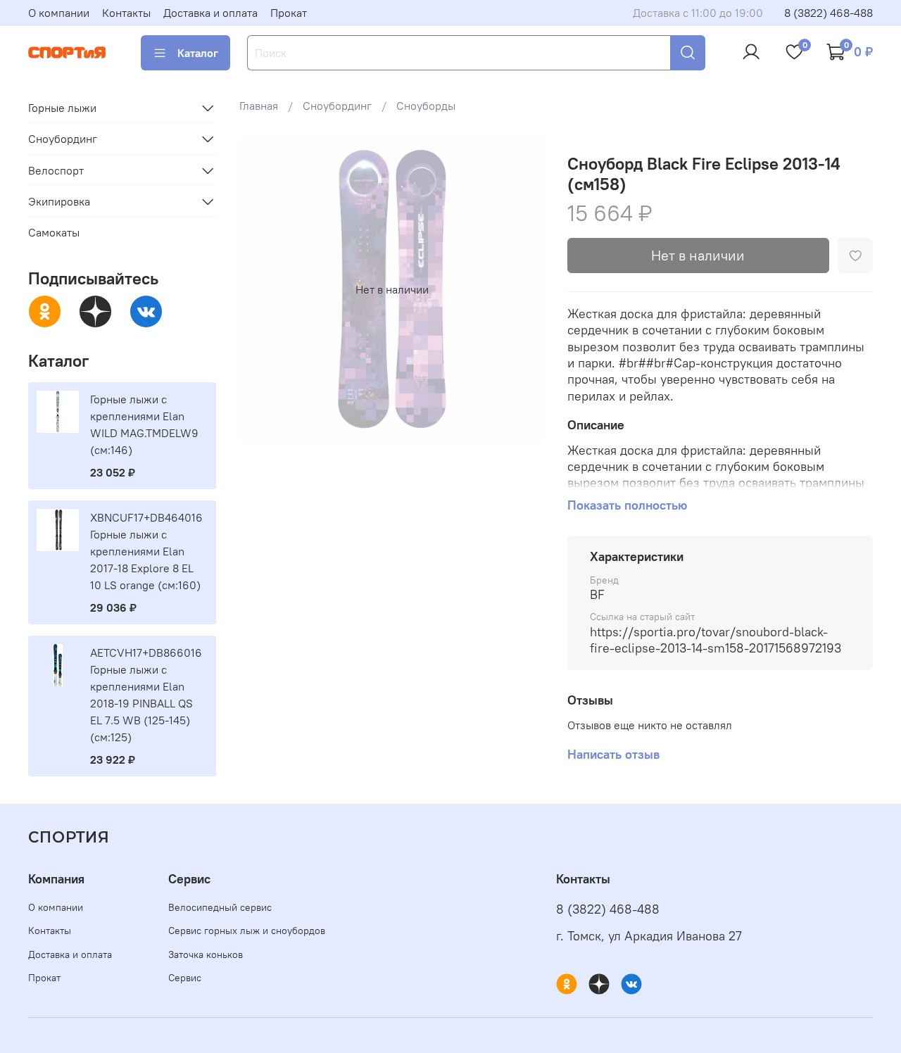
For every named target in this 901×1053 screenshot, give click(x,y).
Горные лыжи (62, 108)
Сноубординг (337, 106)
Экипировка (59, 201)
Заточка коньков (205, 954)
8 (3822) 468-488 (828, 13)
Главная (258, 106)
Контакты (126, 13)
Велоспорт (56, 170)
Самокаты (54, 232)
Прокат (288, 13)
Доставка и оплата (210, 13)
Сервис (184, 977)
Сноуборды (425, 106)
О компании (58, 13)
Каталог (197, 53)
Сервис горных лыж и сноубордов (246, 930)
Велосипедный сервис (220, 907)
